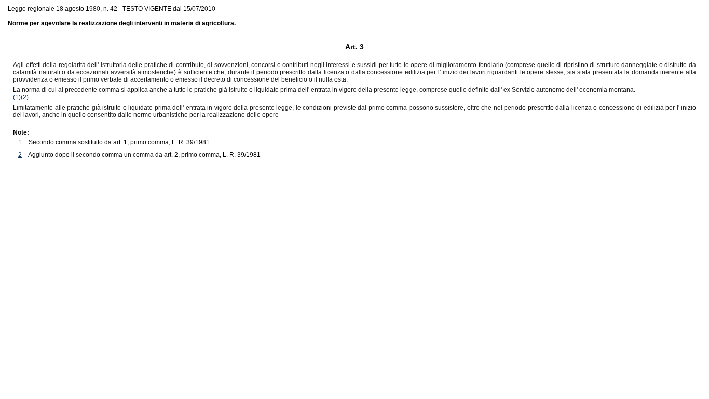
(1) (17, 97)
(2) (25, 97)
